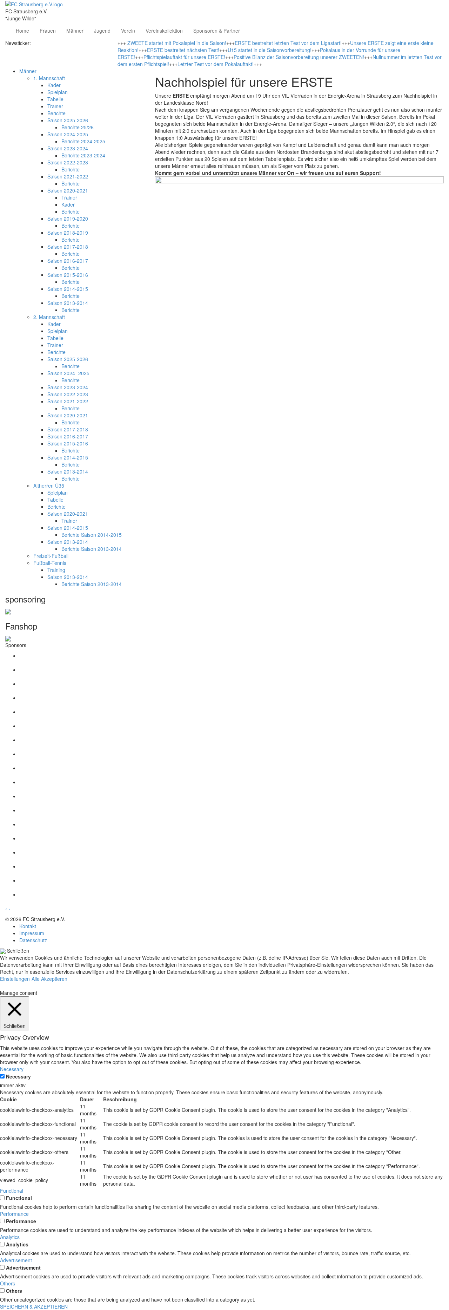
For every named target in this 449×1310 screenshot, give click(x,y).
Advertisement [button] (16, 1260)
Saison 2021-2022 (67, 176)
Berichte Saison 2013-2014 (91, 548)
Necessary (18, 1076)
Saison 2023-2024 (67, 148)
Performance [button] (14, 1213)
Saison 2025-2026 (67, 120)
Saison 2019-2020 (67, 218)
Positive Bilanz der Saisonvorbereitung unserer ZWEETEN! (299, 56)
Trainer (55, 106)
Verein (128, 30)
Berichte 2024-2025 (83, 141)
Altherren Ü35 (48, 485)
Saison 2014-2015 (67, 288)
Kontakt (27, 926)
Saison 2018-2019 (67, 232)
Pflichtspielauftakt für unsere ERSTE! (184, 56)
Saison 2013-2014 (67, 302)
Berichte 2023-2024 (83, 155)
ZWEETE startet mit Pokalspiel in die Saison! (176, 42)
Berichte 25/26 (77, 127)
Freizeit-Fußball (50, 555)
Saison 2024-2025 (67, 134)
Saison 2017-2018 (67, 246)
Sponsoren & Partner (216, 30)
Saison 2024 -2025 (68, 373)
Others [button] (7, 1283)
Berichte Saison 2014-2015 (91, 534)
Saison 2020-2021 (67, 190)
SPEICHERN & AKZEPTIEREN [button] (34, 1306)
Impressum (31, 933)
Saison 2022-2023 (67, 162)
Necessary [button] (12, 1069)
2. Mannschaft (49, 316)
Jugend (102, 30)
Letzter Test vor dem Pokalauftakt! (215, 63)
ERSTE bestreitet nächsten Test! (183, 49)
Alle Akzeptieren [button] (49, 978)
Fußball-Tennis (49, 562)
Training (56, 569)
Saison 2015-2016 (67, 274)
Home (22, 30)
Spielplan (57, 92)
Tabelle (55, 99)
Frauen (48, 30)
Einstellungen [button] (15, 978)
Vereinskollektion (164, 30)
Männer (74, 30)
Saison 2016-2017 (67, 260)
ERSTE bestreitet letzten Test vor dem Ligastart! (288, 42)
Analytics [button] (10, 1236)
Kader (54, 85)
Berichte (56, 113)
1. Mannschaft (49, 78)
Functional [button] (11, 1190)
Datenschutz (33, 940)
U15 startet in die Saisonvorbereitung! (269, 49)
